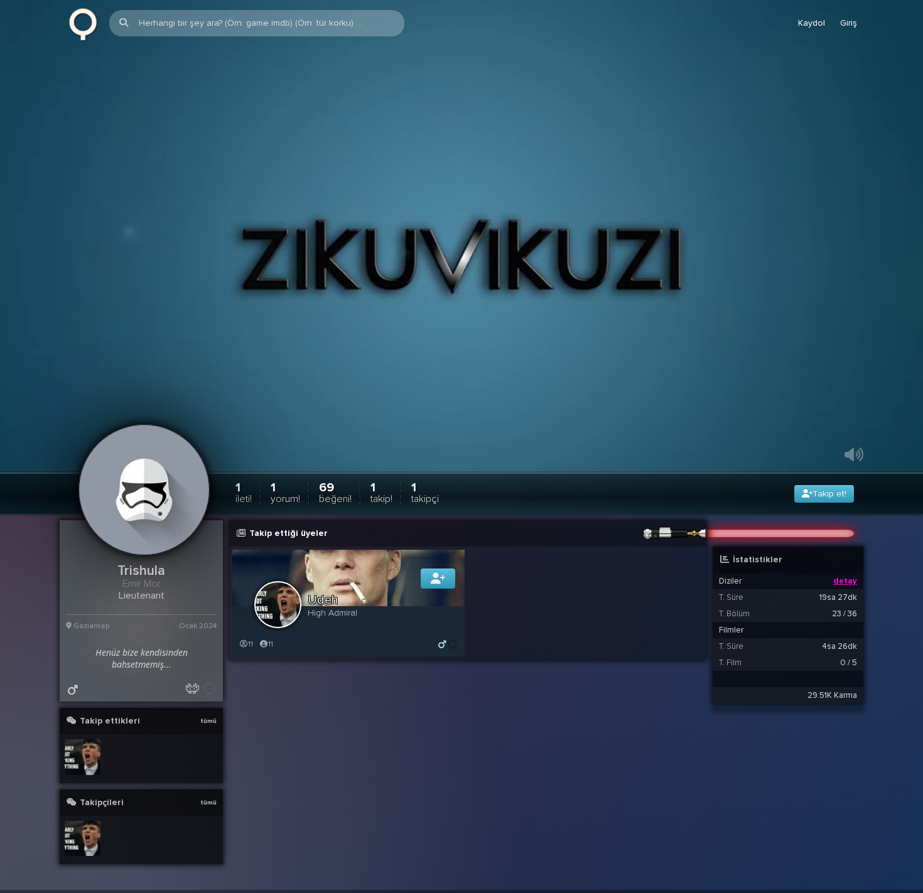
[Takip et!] (438, 599)
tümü (208, 742)
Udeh (323, 620)
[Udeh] (82, 778)
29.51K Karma (832, 716)
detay (845, 602)
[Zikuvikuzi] (83, 23)
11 (250, 665)
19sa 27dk (838, 618)
